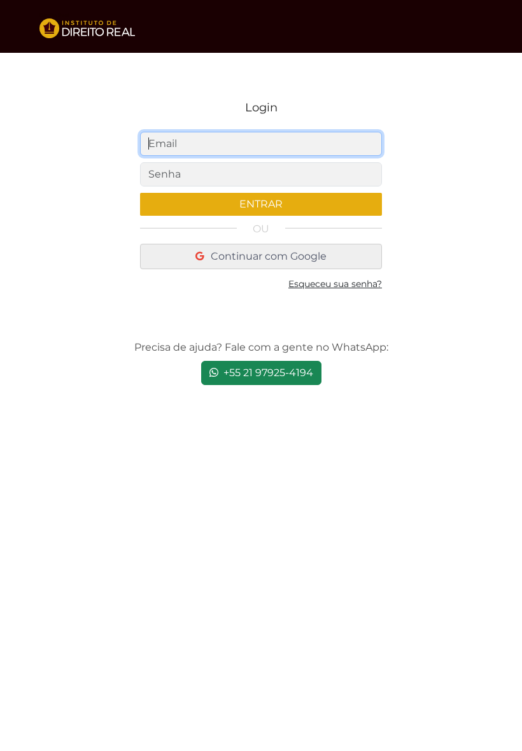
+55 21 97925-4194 (267, 373)
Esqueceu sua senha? (335, 284)
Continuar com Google (267, 256)
